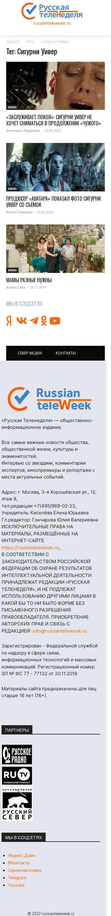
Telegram (17, 877)
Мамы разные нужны (29, 280)
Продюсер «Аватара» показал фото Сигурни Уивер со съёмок (53, 201)
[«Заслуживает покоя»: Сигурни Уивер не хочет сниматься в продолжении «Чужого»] (55, 86)
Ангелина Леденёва (23, 130)
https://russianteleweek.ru (30, 547)
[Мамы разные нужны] (55, 248)
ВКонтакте (19, 862)
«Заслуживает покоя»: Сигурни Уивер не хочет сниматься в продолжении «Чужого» (53, 120)
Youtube (16, 885)
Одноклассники (24, 870)
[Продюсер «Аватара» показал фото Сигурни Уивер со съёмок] (55, 167)
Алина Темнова (19, 212)
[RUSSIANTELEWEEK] (52, 11)
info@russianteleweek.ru (59, 631)
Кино (12, 107)
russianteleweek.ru (52, 23)
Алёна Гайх (15, 287)
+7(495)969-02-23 (54, 506)
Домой (12, 41)
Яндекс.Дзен (21, 855)
